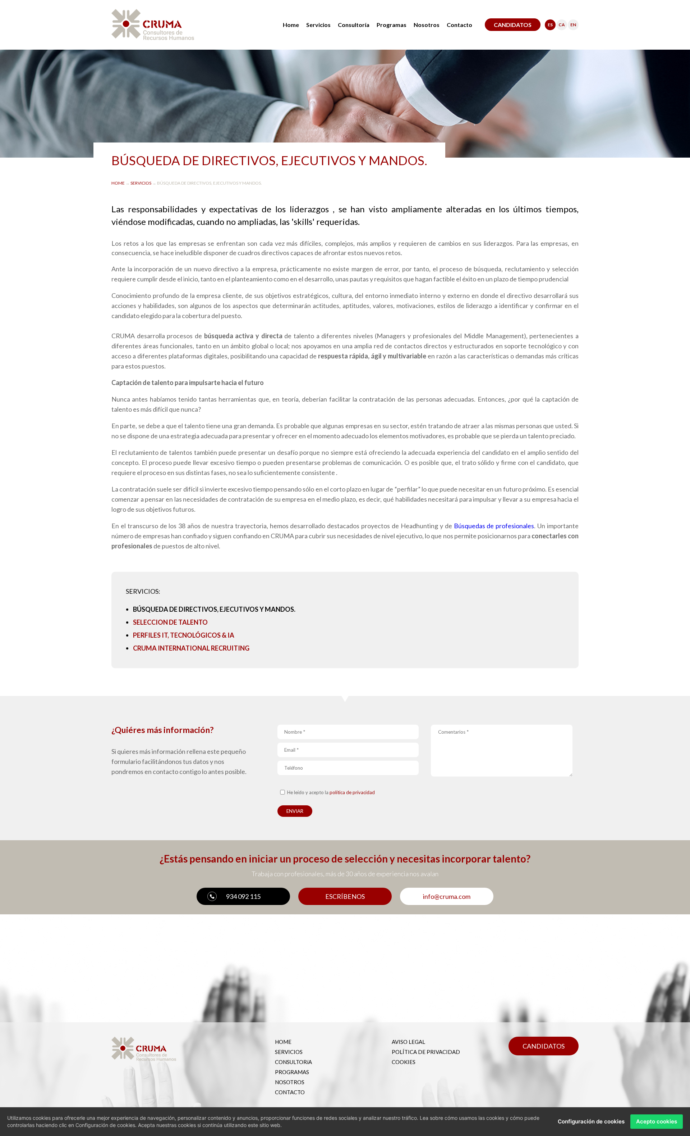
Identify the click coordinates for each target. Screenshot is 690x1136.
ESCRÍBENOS (345, 896)
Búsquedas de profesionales (494, 526)
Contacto (459, 24)
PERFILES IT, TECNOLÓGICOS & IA (183, 635)
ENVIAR (294, 811)
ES (550, 24)
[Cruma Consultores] (152, 37)
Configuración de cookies (591, 1121)
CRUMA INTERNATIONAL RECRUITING (191, 648)
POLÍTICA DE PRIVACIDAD (426, 1052)
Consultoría (353, 24)
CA (561, 24)
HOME (118, 183)
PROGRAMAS (292, 1072)
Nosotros (427, 24)
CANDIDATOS (513, 24)
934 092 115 (243, 896)
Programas (391, 24)
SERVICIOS (141, 183)
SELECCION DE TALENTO (170, 622)
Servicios (318, 24)
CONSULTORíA (293, 1062)
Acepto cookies (656, 1121)
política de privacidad (352, 792)
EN (573, 24)
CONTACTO (290, 1092)
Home (291, 24)
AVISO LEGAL (408, 1041)
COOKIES (403, 1062)
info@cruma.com (446, 896)
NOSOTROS (289, 1082)
